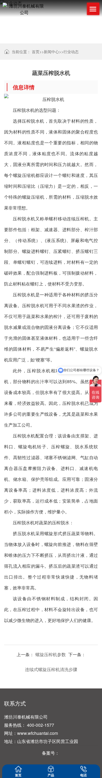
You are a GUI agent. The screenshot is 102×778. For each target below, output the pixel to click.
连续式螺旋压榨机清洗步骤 (51, 669)
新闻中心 (51, 51)
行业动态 (71, 51)
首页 (35, 51)
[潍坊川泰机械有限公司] (24, 9)
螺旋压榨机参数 (50, 654)
